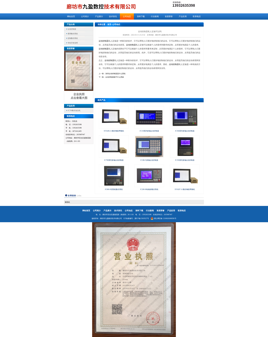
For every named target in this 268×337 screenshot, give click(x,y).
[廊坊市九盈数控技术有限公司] (105, 6)
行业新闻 (155, 16)
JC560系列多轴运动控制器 (184, 131)
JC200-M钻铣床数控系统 (149, 189)
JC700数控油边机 (74, 110)
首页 (109, 24)
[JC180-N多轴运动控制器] (149, 156)
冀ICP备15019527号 (142, 218)
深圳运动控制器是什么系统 (115, 74)
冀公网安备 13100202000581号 (165, 218)
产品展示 (99, 16)
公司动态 (127, 16)
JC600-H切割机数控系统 (114, 189)
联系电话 (197, 16)
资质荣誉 (169, 16)
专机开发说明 (73, 43)
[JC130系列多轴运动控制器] (149, 127)
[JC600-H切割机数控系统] (114, 186)
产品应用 (183, 16)
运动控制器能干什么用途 (114, 77)
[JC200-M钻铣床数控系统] (149, 186)
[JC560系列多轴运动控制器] (185, 127)
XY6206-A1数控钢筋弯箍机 (114, 131)
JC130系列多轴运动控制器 (149, 131)
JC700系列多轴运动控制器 (114, 160)
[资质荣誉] (79, 101)
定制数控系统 (73, 38)
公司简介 (85, 16)
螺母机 (67, 202)
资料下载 (141, 16)
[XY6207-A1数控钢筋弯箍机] (185, 186)
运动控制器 (72, 29)
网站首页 (71, 16)
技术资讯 (113, 16)
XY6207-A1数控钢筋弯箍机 (185, 189)
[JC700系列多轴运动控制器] (114, 156)
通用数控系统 (73, 34)
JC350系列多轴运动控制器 (184, 160)
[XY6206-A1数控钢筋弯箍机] (114, 127)
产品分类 (71, 24)
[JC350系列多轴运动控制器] (185, 156)
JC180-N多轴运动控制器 (149, 160)
